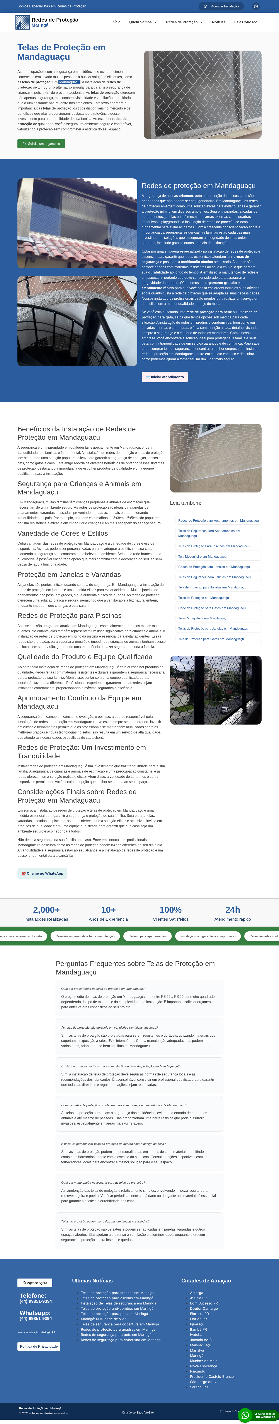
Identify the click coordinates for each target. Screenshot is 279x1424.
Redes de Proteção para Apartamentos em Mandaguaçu (218, 520)
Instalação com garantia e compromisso (159, 936)
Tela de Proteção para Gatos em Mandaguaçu (211, 638)
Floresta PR (199, 1313)
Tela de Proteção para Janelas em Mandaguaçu (212, 587)
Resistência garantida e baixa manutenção (37, 936)
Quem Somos (140, 22)
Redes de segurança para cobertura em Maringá (121, 1340)
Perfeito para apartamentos (99, 936)
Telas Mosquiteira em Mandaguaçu (203, 618)
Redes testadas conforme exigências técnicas (233, 936)
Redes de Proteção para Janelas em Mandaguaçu (214, 566)
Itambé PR (198, 1329)
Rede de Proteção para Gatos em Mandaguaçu (212, 607)
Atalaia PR (198, 1298)
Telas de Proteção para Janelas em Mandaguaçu (213, 628)
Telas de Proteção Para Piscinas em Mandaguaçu (214, 546)
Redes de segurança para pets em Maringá (116, 1334)
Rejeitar (184, 1416)
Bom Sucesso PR (204, 1303)
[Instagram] (256, 6)
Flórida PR (198, 1319)
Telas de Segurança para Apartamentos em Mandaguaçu (209, 533)
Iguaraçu (197, 1324)
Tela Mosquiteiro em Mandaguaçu (202, 556)
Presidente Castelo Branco (212, 1376)
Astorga (196, 1293)
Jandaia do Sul (202, 1340)
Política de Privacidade (39, 1346)
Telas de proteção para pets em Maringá (114, 1313)
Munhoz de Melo (204, 1361)
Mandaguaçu (69, 82)
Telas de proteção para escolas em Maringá (117, 1298)
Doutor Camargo (204, 1308)
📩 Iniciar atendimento (165, 377)
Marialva (197, 1350)
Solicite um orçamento (139, 1402)
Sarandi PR (199, 1387)
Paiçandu (197, 1371)
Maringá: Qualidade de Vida (103, 1319)
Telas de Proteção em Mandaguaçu (203, 597)
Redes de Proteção (182, 22)
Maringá (196, 1355)
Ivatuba (196, 1334)
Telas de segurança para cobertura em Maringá (120, 1324)
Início (116, 22)
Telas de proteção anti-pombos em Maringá (117, 1308)
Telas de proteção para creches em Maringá (117, 1293)
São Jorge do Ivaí (204, 1382)
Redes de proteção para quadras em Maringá (118, 1329)
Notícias (219, 22)
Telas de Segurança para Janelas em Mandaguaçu (214, 576)
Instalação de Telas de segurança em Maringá (118, 1303)
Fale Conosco (245, 22)
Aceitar (205, 1416)
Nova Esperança (203, 1366)
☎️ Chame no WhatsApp (42, 873)
